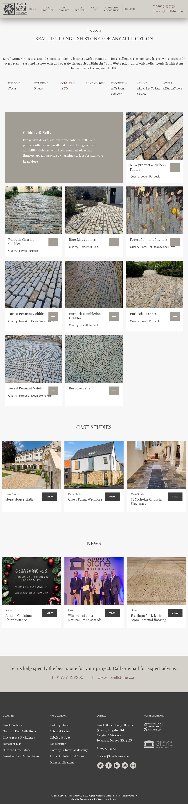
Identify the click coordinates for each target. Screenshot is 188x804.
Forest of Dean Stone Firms (21, 756)
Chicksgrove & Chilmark (19, 737)
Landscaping (95, 83)
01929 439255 (165, 6)
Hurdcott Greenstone (17, 750)
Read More (30, 161)
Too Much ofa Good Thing (112, 9)
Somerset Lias (12, 744)
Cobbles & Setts (60, 737)
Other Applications (62, 762)
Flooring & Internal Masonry (119, 88)
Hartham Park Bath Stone (19, 731)
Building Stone (59, 725)
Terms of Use (113, 796)
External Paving (60, 731)
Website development (82, 799)
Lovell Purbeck (12, 725)
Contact (130, 9)
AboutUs (94, 9)
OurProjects (80, 9)
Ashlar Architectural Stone (148, 88)
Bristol (113, 799)
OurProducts (47, 9)
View (50, 496)
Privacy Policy (129, 796)
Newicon (102, 799)
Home (32, 9)
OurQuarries (64, 9)
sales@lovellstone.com (170, 11)
